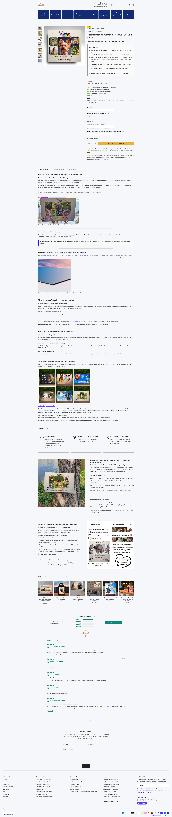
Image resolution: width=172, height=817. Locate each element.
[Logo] (41, 5)
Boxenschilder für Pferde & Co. (111, 804)
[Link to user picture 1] (50, 713)
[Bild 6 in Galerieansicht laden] (40, 55)
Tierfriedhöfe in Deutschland (43, 786)
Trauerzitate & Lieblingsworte (43, 779)
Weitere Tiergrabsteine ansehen (46, 406)
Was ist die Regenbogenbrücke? (44, 796)
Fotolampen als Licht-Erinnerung (111, 796)
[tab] (44, 169)
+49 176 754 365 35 (102, 5)
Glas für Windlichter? (75, 786)
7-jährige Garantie (124, 257)
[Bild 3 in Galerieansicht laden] (40, 39)
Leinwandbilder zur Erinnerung (111, 784)
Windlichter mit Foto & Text (110, 794)
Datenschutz (6, 794)
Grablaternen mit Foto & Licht (110, 781)
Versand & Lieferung (8, 786)
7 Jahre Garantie (95, 497)
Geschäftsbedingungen (143, 792)
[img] (50, 644)
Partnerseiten (39, 789)
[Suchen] (111, 5)
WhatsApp (104, 3)
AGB (4, 791)
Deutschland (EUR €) (8, 814)
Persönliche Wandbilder (109, 786)
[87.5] (86, 633)
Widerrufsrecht (6, 789)
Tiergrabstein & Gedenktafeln (110, 779)
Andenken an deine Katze (42, 784)
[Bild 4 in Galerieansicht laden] (40, 44)
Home (39, 21)
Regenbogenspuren (156, 815)
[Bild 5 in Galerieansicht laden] (40, 50)
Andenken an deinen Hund (42, 781)
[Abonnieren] (153, 785)
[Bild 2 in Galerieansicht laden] (40, 33)
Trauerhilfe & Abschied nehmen (44, 791)
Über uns (5, 779)
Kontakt (5, 781)
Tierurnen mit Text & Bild (109, 791)
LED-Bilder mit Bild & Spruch (110, 801)
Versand (89, 83)
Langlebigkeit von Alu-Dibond (77, 781)
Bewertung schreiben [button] (113, 622)
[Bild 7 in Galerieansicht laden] (40, 61)
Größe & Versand (74, 789)
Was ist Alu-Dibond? (75, 779)
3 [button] (86, 720)
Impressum (5, 796)
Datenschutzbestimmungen (144, 790)
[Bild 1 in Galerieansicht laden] (40, 28)
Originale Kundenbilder (42, 794)
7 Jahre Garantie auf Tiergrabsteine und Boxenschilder (83, 791)
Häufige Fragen (6, 784)
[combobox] (119, 5)
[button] (91, 28)
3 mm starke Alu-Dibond (82, 255)
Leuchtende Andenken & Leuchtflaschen (113, 799)
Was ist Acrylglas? (74, 784)
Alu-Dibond (72, 234)
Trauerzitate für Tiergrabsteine (80, 321)
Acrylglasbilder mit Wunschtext (111, 789)
